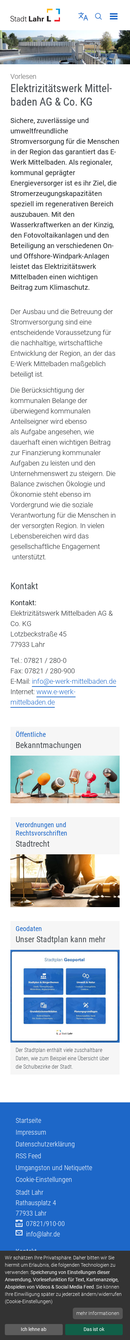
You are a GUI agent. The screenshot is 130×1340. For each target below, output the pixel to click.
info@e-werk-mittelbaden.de (74, 681)
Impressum (31, 1132)
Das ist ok (94, 1329)
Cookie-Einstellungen (44, 1179)
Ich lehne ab (33, 1329)
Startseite (28, 1120)
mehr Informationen (97, 1313)
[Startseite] (35, 15)
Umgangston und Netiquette (54, 1168)
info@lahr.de (43, 1234)
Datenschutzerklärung (45, 1144)
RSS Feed (28, 1156)
